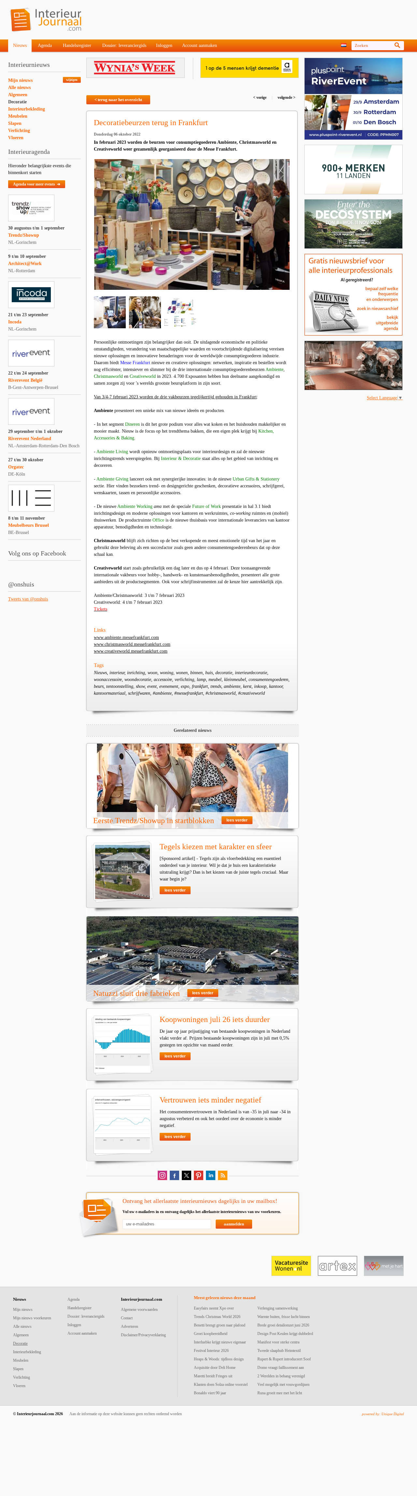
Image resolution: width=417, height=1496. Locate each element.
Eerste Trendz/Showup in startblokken (153, 820)
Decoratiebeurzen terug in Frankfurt (151, 122)
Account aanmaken (199, 45)
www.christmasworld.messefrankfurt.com (132, 644)
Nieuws (20, 45)
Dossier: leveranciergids (124, 45)
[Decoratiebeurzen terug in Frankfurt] (192, 224)
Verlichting (19, 130)
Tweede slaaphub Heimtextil (279, 1350)
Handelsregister (77, 45)
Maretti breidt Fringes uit (213, 1376)
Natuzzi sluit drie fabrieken (136, 993)
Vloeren (15, 137)
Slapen (15, 123)
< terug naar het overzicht (118, 99)
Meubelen (17, 116)
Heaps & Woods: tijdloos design (219, 1359)
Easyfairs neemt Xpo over (214, 1308)
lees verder (237, 820)
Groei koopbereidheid (210, 1333)
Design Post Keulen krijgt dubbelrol (285, 1333)
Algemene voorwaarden (139, 1309)
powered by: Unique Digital (383, 1414)
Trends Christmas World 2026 (217, 1316)
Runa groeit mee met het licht (279, 1393)
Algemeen (17, 94)
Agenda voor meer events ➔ (36, 184)
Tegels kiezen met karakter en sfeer (216, 846)
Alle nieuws (19, 87)
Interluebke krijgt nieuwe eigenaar (220, 1342)
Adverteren (129, 1326)
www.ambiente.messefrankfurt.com (126, 637)
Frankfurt (248, 396)
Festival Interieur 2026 (211, 1350)
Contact (127, 1318)
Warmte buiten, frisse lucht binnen (283, 1316)
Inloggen (164, 45)
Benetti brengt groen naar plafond (219, 1325)
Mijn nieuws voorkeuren (32, 1318)
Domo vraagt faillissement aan (280, 1367)
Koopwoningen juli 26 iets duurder (215, 1019)
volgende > (286, 97)
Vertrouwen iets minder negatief (210, 1100)
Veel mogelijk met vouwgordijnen (283, 1384)
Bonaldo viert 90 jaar (210, 1393)
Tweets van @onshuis (28, 599)
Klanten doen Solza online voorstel (221, 1384)
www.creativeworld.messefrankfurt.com (130, 651)
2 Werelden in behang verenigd (281, 1376)
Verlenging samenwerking (277, 1308)
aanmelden (234, 1224)
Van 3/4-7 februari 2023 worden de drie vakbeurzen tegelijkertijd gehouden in (166, 396)
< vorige (260, 97)
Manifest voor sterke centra (278, 1342)
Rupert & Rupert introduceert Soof (284, 1359)
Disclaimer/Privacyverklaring (143, 1335)
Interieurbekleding (26, 109)
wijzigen (72, 79)
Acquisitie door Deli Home (215, 1367)
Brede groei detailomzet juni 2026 (283, 1325)
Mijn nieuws (20, 80)
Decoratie (17, 101)
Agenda (45, 45)
